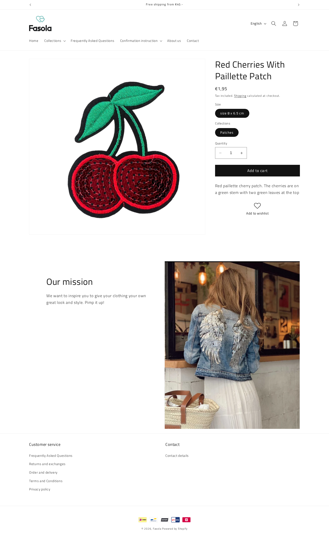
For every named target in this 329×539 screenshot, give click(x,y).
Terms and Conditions (45, 480)
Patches (227, 132)
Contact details (177, 455)
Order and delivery (43, 472)
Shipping (240, 96)
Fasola (157, 528)
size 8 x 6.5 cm (232, 113)
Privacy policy (39, 489)
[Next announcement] (299, 4)
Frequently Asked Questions (51, 455)
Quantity (221, 143)
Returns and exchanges (47, 463)
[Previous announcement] (30, 4)
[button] (54, 41)
